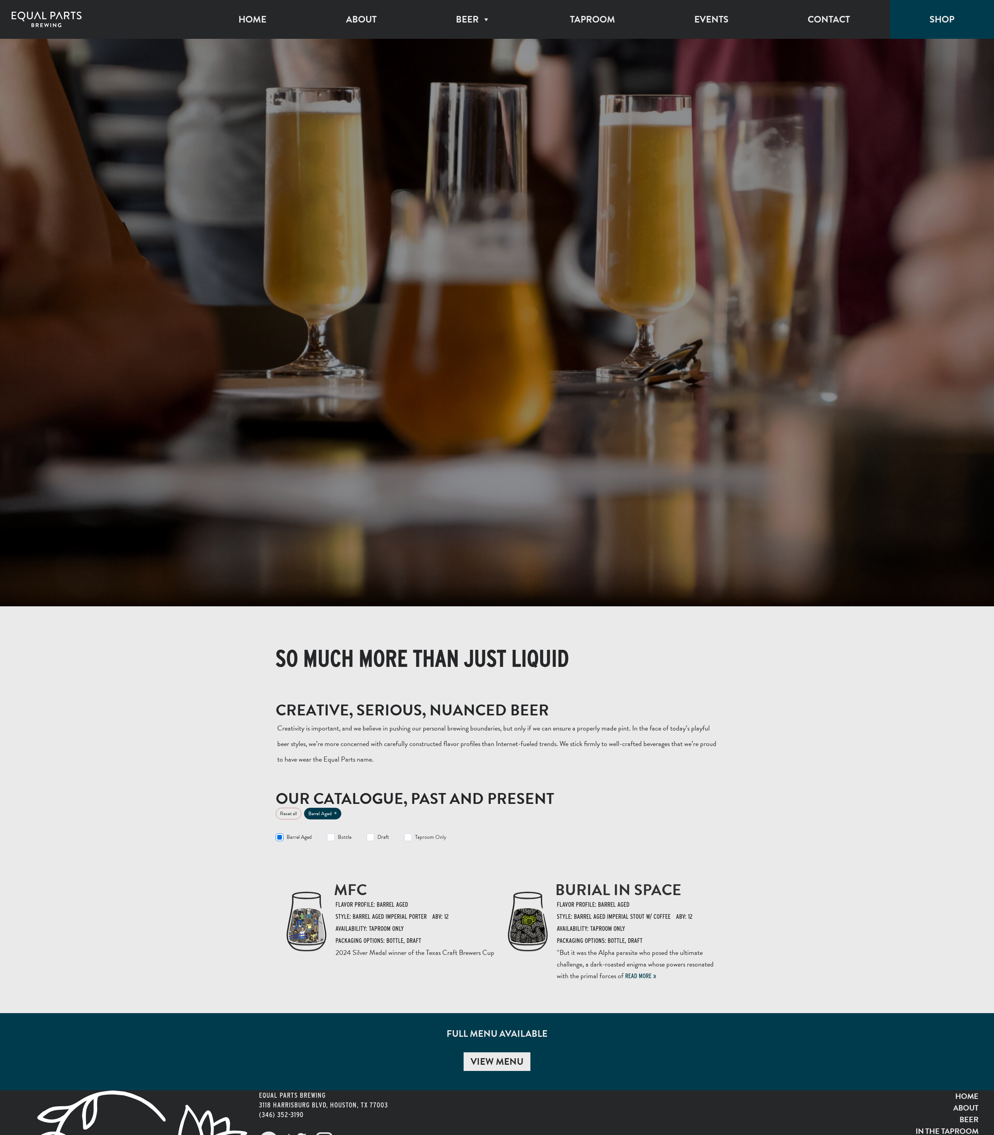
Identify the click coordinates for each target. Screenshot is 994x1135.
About (361, 19)
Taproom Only (431, 837)
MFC (350, 889)
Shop (942, 19)
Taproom (592, 19)
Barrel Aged (299, 837)
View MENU (497, 1062)
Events (711, 19)
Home (252, 19)
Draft (383, 837)
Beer (467, 19)
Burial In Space (618, 889)
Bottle (344, 837)
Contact (829, 19)
